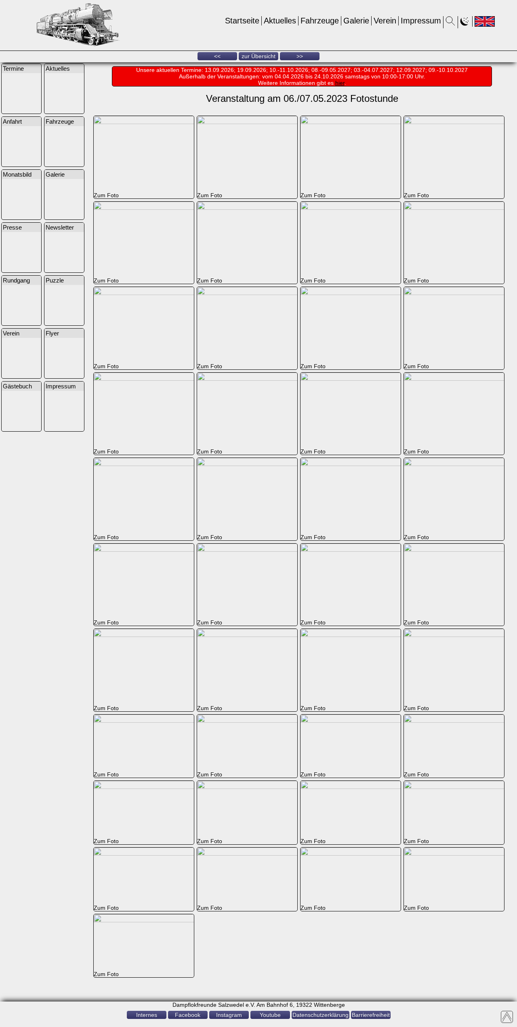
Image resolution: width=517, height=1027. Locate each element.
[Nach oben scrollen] (507, 1017)
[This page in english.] (485, 21)
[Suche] (451, 23)
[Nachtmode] (465, 23)
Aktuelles (280, 20)
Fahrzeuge (320, 20)
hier (340, 83)
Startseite (242, 20)
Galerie (356, 20)
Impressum (421, 20)
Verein (385, 20)
